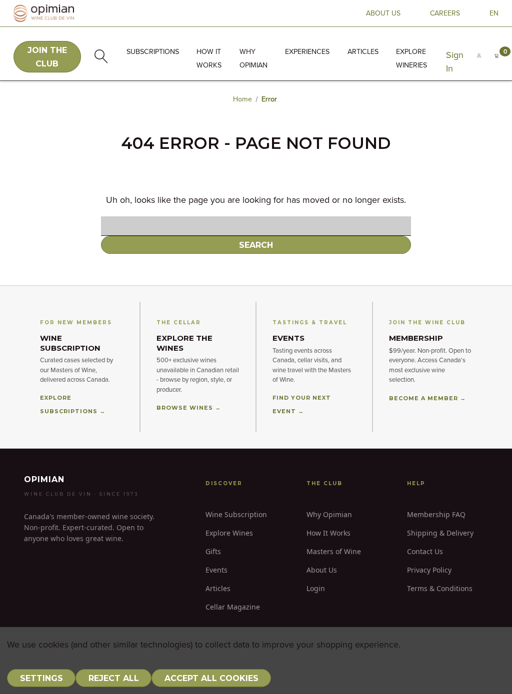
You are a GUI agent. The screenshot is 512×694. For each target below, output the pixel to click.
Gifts (213, 551)
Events (217, 570)
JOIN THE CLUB (47, 56)
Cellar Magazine (233, 607)
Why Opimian (254, 58)
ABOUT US (383, 13)
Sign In (455, 62)
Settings (41, 678)
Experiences (307, 51)
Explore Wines (229, 533)
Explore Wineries (411, 58)
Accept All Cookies (211, 678)
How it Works (209, 58)
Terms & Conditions (439, 588)
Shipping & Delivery (440, 533)
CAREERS (445, 13)
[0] (496, 62)
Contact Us (425, 551)
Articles (363, 51)
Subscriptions (152, 51)
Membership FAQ (436, 514)
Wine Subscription (236, 514)
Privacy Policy (429, 570)
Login (315, 588)
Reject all (113, 678)
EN (494, 13)
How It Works (328, 533)
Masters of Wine (333, 551)
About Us (321, 570)
